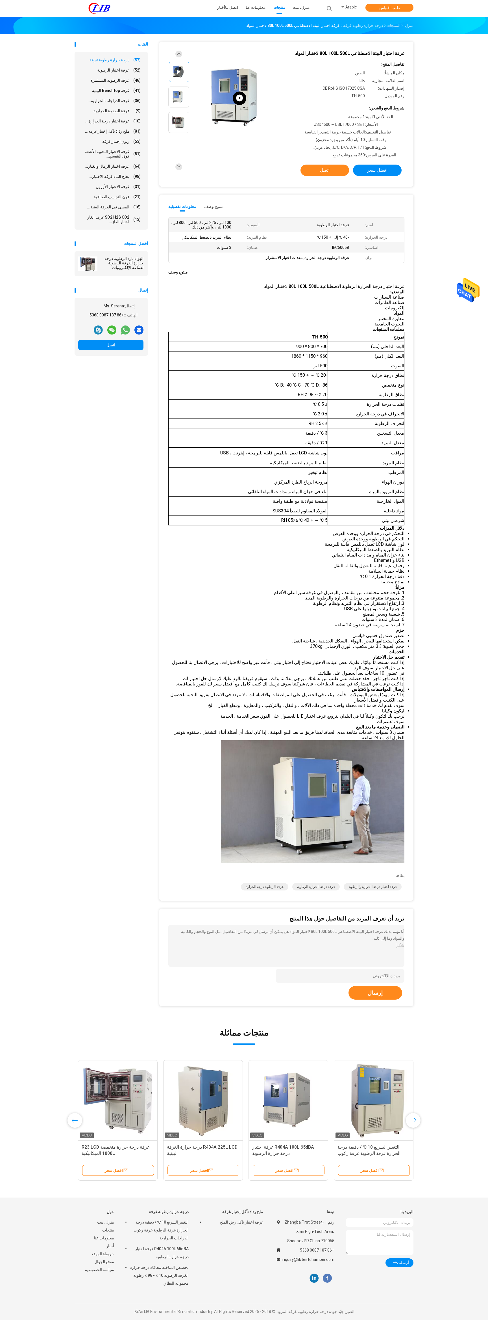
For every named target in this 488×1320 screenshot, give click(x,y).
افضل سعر (377, 170)
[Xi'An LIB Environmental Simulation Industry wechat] (111, 329)
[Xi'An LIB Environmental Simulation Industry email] (138, 329)
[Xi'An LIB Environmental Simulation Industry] (99, 8)
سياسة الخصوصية (99, 1269)
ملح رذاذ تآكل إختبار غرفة (242, 1211)
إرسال (375, 992)
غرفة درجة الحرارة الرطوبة (316, 887)
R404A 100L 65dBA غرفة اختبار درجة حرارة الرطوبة (162, 1252)
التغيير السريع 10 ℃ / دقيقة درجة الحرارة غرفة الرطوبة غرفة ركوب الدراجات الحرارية (161, 1230)
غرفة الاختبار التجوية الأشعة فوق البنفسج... (113, 153)
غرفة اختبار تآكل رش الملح (241, 1222)
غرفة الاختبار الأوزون (118, 186)
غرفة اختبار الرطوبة (119, 70)
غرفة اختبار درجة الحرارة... (113, 121)
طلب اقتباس (389, 7)
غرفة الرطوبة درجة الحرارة (265, 887)
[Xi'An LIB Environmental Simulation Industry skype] (98, 329)
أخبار (110, 1246)
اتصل (110, 345)
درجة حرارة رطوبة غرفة (115, 60)
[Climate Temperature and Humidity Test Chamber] (239, 98)
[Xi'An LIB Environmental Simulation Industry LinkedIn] (314, 1278)
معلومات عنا (104, 1238)
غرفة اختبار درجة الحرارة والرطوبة (372, 887)
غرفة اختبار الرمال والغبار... (113, 166)
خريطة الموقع (102, 1254)
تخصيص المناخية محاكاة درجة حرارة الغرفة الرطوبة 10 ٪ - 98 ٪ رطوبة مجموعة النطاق (159, 1275)
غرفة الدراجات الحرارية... (114, 100)
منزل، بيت (105, 1222)
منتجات (108, 1230)
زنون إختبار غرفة (121, 141)
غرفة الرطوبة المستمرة (116, 80)
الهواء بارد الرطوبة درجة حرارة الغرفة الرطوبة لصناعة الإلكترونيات (123, 263)
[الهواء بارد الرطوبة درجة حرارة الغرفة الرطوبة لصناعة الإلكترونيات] (87, 263)
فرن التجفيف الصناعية (117, 197)
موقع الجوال (104, 1261)
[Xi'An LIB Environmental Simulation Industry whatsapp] (125, 329)
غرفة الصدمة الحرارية (117, 111)
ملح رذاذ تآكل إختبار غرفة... (113, 131)
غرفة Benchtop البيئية (116, 90)
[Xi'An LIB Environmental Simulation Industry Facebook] (327, 1278)
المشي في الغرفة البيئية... (114, 207)
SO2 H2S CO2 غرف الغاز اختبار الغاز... (114, 219)
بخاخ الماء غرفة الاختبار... (115, 176)
